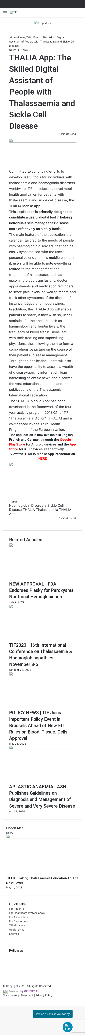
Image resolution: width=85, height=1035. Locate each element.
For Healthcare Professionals (27, 912)
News (21, 37)
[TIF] (13, 12)
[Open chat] (68, 1027)
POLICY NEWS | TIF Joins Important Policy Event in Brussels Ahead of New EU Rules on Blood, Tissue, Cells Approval (38, 725)
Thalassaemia (47, 510)
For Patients (16, 908)
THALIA (29, 510)
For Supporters (18, 921)
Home (13, 37)
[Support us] (42, 22)
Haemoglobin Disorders (27, 505)
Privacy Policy (44, 995)
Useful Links (16, 929)
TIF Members (17, 925)
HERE (42, 458)
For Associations (19, 917)
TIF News (22, 49)
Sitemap (14, 933)
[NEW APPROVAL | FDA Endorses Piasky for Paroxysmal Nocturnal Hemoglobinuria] (42, 546)
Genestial (31, 991)
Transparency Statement (18, 995)
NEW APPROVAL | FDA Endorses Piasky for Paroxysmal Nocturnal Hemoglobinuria (42, 590)
